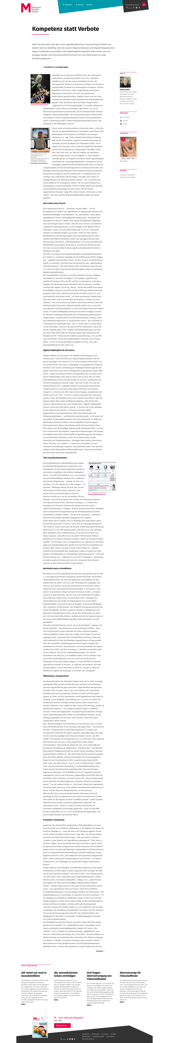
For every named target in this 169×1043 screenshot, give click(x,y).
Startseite (123, 175)
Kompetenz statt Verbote (127, 177)
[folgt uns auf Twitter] (70, 1039)
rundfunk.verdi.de (98, 1036)
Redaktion (105, 1034)
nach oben (99, 951)
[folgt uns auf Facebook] (67, 1039)
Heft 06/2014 (124, 161)
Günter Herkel (63, 67)
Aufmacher (131, 175)
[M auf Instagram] (136, 7)
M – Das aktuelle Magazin (68, 1017)
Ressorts (68, 4)
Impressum (85, 1034)
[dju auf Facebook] (134, 7)
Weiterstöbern (61, 1025)
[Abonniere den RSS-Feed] (139, 7)
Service (81, 4)
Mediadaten (96, 1034)
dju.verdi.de (110, 1036)
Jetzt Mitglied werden (133, 5)
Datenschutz (86, 1036)
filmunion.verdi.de (88, 1039)
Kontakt (113, 1034)
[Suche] (61, 1039)
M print (90, 4)
